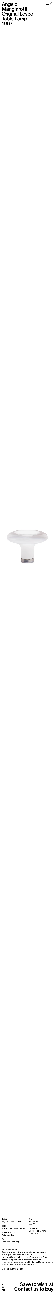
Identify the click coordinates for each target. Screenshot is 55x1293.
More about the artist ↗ (13, 1269)
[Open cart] (51, 4)
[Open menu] (47, 4)
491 (3, 1287)
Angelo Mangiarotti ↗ (11, 1222)
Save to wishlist (36, 1284)
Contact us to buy (33, 1289)
